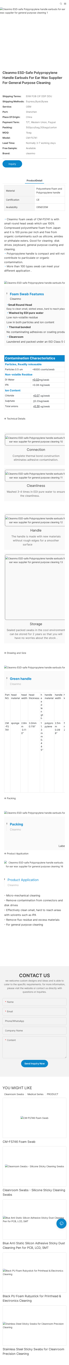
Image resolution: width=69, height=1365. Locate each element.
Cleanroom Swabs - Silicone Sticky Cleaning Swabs (34, 1192)
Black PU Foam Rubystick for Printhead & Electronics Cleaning (32, 1298)
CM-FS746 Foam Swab (19, 1141)
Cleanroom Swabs (14, 1094)
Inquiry (12, 163)
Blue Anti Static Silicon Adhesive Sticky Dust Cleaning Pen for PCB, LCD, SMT (34, 1245)
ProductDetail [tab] (34, 180)
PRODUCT (52, 1094)
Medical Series (35, 1094)
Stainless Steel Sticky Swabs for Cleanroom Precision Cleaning (33, 1351)
